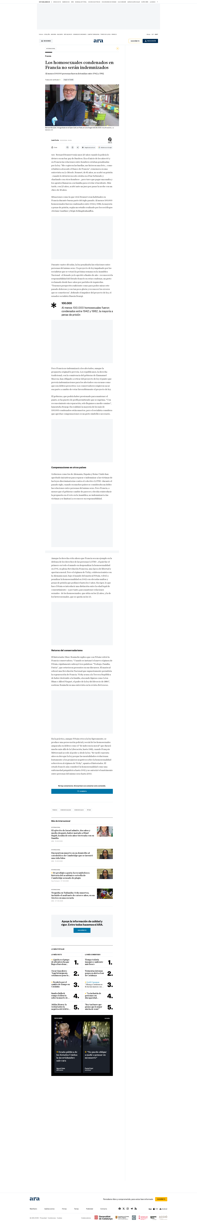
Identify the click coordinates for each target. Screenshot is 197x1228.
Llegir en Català (68, 79)
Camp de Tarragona (93, 34)
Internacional (50, 48)
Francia (54, 810)
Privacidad (43, 1218)
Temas (76, 1209)
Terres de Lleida (105, 34)
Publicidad (89, 1209)
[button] (157, 1)
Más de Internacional (60, 821)
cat (153, 34)
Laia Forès (55, 140)
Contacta (103, 1209)
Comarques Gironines (79, 34)
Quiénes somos (49, 1209)
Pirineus (114, 34)
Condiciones (52, 1218)
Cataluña (47, 34)
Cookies (59, 1218)
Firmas (64, 1209)
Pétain (89, 810)
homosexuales (79, 810)
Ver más (107, 1018)
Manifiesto (33, 1209)
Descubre (58, 1018)
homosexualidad (65, 810)
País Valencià (68, 34)
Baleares (60, 34)
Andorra (53, 34)
